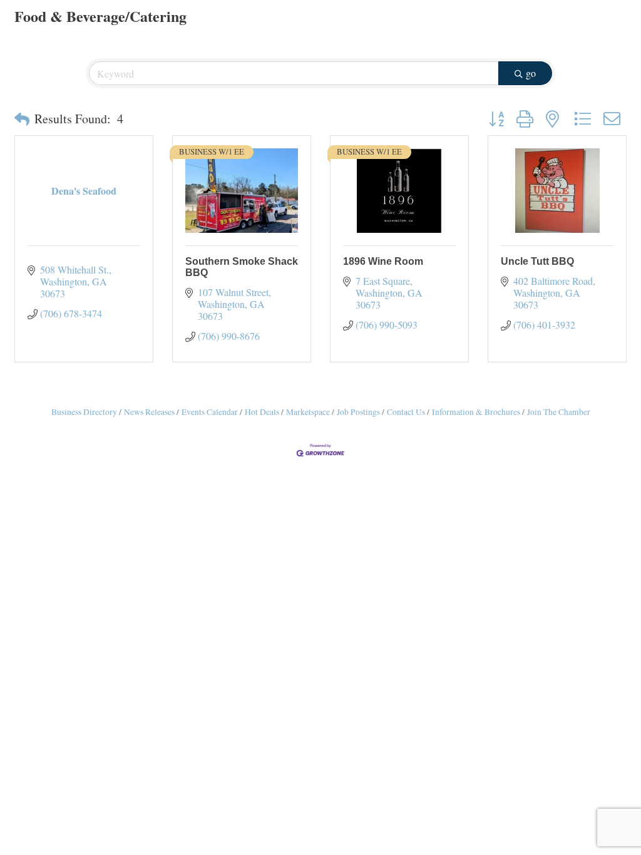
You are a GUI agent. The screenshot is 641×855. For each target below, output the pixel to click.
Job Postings (358, 411)
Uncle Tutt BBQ (537, 261)
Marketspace (308, 411)
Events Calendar (210, 411)
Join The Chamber (558, 411)
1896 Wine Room (383, 261)
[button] (21, 119)
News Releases (149, 411)
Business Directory (84, 411)
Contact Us (406, 411)
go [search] (531, 72)
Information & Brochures (476, 411)
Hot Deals (262, 411)
